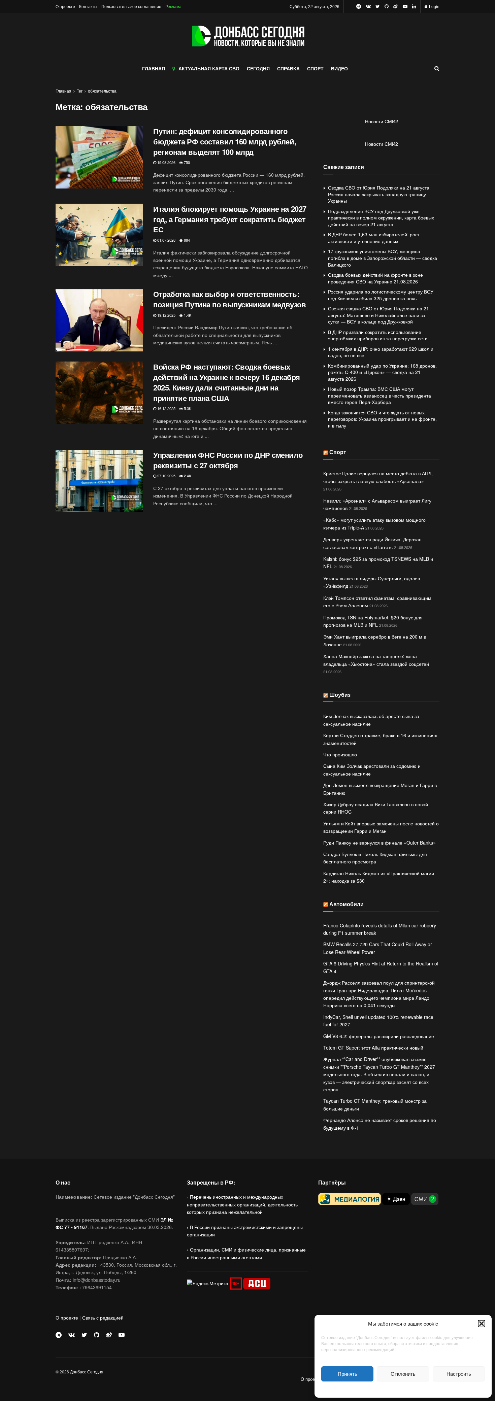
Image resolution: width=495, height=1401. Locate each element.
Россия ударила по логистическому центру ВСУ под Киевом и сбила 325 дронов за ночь (380, 295)
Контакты (88, 6)
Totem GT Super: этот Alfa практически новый (373, 1047)
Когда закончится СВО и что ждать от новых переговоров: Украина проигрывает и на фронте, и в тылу (382, 419)
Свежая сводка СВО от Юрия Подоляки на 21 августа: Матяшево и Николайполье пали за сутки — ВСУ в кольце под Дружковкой (378, 315)
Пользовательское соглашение (131, 6)
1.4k (187, 315)
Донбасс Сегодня (86, 1371)
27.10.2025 (165, 475)
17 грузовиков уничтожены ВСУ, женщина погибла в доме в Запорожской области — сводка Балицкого (382, 258)
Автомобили (346, 904)
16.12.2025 (165, 408)
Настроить (459, 1373)
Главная (63, 91)
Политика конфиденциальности (403, 1389)
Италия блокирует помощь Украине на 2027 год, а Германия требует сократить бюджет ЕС (229, 219)
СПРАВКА (288, 68)
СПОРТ (315, 68)
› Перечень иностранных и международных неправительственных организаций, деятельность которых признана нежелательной (242, 1204)
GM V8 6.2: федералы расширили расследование (378, 1036)
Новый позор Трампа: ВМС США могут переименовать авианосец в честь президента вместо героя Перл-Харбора (379, 395)
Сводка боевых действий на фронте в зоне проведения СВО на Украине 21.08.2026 (375, 278)
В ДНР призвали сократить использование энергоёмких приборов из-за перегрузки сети (378, 335)
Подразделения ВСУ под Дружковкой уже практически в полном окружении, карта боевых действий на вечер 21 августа (381, 218)
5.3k (187, 408)
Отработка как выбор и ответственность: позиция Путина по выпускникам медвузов (229, 299)
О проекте (65, 6)
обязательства (102, 91)
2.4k (187, 475)
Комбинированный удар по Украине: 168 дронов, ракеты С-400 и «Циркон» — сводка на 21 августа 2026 (382, 372)
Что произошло (340, 754)
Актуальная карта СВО (208, 68)
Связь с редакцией (103, 1317)
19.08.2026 (165, 162)
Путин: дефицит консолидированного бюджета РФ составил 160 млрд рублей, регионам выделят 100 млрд (224, 141)
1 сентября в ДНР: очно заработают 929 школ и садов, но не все (380, 352)
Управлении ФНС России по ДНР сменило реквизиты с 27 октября (227, 460)
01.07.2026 (165, 240)
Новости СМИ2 (381, 121)
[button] (481, 1323)
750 (186, 162)
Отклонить (403, 1373)
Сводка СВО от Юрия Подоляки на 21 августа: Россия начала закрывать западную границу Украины (379, 194)
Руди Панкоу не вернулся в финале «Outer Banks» (379, 842)
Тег (79, 91)
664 (186, 240)
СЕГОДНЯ (258, 68)
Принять (347, 1373)
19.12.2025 (165, 315)
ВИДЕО (339, 68)
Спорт (337, 452)
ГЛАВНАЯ (153, 68)
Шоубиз (340, 694)
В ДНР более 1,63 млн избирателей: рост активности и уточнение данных (374, 237)
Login (433, 6)
